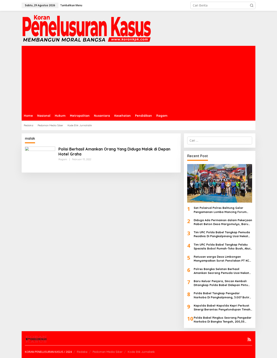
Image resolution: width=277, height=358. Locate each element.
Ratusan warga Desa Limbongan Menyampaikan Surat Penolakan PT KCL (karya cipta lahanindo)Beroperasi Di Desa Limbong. (222, 258)
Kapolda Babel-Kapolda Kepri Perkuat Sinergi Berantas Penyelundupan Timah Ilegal (222, 307)
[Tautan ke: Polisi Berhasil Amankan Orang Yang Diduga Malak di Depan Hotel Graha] (40, 157)
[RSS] (249, 339)
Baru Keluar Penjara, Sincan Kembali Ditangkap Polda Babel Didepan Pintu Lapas (221, 283)
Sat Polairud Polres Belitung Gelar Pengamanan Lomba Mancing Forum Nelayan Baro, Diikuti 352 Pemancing (220, 210)
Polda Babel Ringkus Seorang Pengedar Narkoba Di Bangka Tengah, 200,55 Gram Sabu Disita (222, 319)
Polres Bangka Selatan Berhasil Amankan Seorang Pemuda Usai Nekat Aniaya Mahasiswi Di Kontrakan (221, 271)
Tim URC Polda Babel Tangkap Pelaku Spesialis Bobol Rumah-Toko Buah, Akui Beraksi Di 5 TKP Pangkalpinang (222, 246)
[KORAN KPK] (86, 28)
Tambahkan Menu (71, 5)
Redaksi (82, 351)
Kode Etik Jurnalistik (141, 351)
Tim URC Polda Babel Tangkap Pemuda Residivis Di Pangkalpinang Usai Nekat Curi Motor (222, 234)
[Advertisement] (138, 78)
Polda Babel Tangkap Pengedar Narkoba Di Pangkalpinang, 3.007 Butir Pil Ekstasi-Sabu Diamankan (221, 295)
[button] (251, 5)
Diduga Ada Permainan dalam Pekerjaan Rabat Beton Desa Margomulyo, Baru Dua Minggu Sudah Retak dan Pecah (223, 222)
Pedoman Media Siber (107, 351)
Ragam (62, 159)
